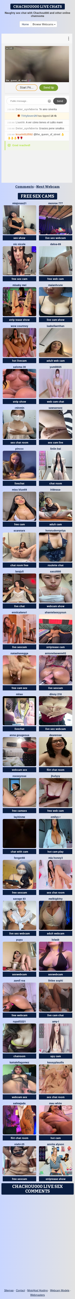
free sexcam (19, 892)
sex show (19, 238)
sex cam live (55, 442)
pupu (19, 939)
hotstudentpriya (56, 530)
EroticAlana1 (19, 612)
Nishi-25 (19, 1144)
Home (25, 24)
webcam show (55, 606)
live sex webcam (55, 238)
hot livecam (19, 360)
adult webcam (55, 933)
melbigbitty (56, 898)
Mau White (55, 1103)
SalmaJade (19, 1103)
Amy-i (55, 1021)
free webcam (19, 1015)
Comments (24, 187)
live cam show (55, 319)
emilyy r (55, 817)
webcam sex (19, 770)
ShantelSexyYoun (55, 612)
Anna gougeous (19, 735)
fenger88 (19, 858)
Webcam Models (59, 1290)
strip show (19, 401)
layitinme (19, 817)
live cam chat (55, 1015)
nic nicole (19, 244)
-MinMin (19, 407)
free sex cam (19, 279)
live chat (19, 606)
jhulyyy (55, 776)
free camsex (19, 810)
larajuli (19, 571)
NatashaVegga (19, 653)
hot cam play (56, 851)
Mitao (19, 694)
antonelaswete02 (55, 653)
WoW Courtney (19, 326)
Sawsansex (55, 407)
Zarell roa (19, 980)
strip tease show (19, 319)
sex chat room (19, 442)
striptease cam (55, 647)
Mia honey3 (55, 858)
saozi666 (55, 571)
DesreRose (55, 735)
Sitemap (9, 1290)
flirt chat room (55, 770)
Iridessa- (55, 489)
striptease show (56, 1179)
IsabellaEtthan (55, 326)
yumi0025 (56, 367)
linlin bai (55, 448)
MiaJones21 (19, 203)
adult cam (56, 524)
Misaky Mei (19, 285)
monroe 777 (55, 203)
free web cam (55, 279)
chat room (55, 483)
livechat (19, 483)
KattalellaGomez (19, 1062)
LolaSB (55, 939)
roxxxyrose (19, 776)
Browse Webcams (43, 24)
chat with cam (19, 851)
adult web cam (56, 360)
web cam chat (55, 401)
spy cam (55, 1056)
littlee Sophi (55, 980)
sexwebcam (19, 974)
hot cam (56, 1138)
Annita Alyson (55, 1144)
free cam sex (19, 688)
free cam (19, 524)
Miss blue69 (19, 489)
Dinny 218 (56, 694)
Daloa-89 (55, 244)
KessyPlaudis (55, 1062)
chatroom (19, 1056)
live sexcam (19, 647)
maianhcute (55, 285)
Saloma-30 (19, 367)
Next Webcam (48, 187)
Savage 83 (19, 898)
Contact (20, 1290)
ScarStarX (19, 530)
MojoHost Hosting (37, 1290)
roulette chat (56, 565)
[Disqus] (37, 1241)
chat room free (19, 565)
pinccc (19, 448)
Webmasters (37, 1295)
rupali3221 (19, 1021)
